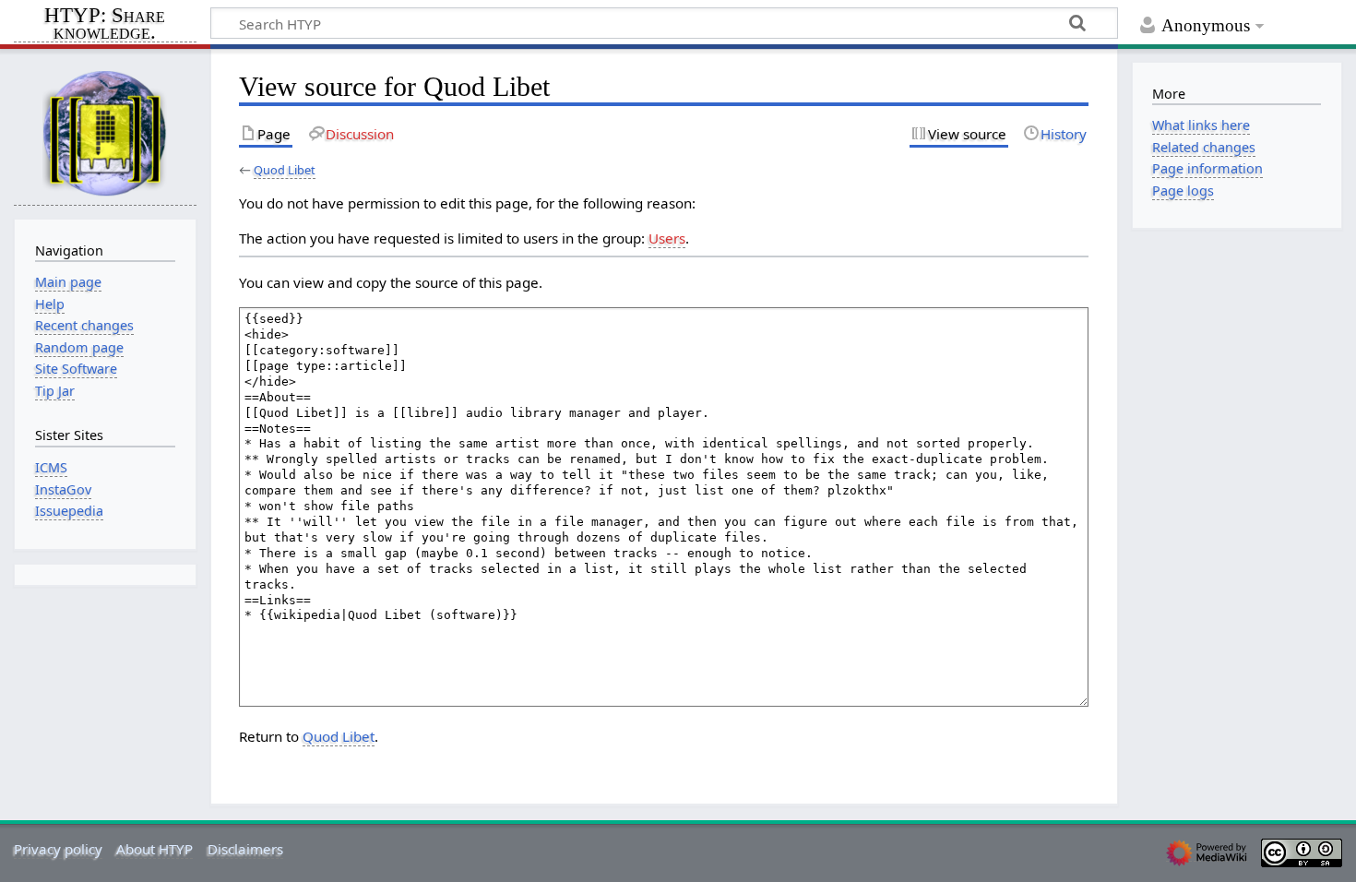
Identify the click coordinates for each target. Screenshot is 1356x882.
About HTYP (154, 849)
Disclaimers (245, 849)
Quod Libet (284, 169)
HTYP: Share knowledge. (104, 24)
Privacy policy (58, 849)
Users (666, 238)
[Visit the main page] (105, 132)
